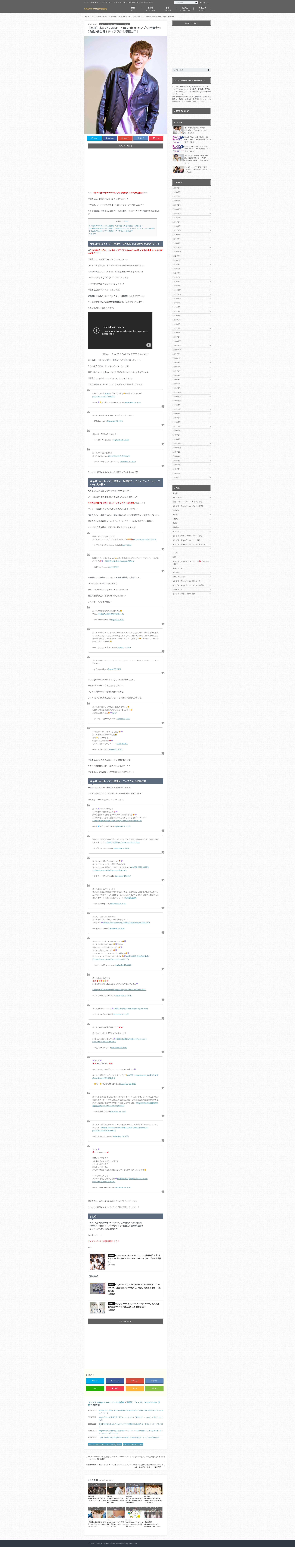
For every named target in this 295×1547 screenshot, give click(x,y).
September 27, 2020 (121, 440)
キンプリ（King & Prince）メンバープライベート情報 (191, 562)
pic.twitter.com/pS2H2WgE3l (103, 396)
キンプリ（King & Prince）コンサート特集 (188, 585)
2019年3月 (176, 431)
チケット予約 (177, 497)
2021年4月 (176, 324)
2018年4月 (176, 477)
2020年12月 (177, 341)
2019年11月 (177, 397)
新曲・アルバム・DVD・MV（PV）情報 (187, 502)
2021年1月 (176, 337)
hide (126, 221)
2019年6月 (176, 418)
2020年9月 (176, 354)
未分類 (175, 493)
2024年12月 (177, 209)
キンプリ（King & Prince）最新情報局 (111, 1543)
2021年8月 (176, 307)
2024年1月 (176, 226)
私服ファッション (179, 577)
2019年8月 (176, 409)
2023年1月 (176, 243)
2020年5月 (176, 371)
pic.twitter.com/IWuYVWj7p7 (103, 1182)
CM (174, 549)
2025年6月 (176, 188)
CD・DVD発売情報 (185, 8)
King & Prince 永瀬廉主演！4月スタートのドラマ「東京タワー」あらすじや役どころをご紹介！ (131, 1418)
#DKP (114, 713)
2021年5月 (176, 320)
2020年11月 (177, 345)
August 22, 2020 (124, 647)
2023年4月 (176, 239)
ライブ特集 (168, 8)
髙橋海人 (176, 519)
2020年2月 (176, 384)
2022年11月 (177, 247)
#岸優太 (108, 561)
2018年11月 (177, 448)
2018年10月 (177, 452)
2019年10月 (177, 401)
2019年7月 (176, 414)
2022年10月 (177, 252)
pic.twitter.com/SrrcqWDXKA (112, 1106)
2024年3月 (176, 222)
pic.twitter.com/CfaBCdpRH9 (103, 1078)
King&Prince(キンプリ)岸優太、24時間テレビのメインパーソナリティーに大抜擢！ (122, 228)
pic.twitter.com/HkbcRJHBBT (134, 990)
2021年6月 (176, 316)
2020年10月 (177, 350)
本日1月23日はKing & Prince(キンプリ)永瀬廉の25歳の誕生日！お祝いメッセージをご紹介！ (131, 1425)
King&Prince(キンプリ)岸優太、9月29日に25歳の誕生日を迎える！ (116, 226)
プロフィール (177, 568)
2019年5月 (176, 422)
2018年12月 (177, 443)
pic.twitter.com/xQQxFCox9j (136, 1008)
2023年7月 (176, 235)
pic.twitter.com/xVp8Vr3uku (131, 821)
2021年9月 (176, 303)
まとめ (92, 233)
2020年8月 (176, 358)
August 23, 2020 (117, 620)
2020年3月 (176, 379)
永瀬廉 (175, 514)
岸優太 (130, 1402)
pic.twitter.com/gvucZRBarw (123, 561)
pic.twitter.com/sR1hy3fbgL (129, 842)
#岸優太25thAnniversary (112, 922)
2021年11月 (177, 294)
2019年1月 (176, 439)
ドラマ (175, 553)
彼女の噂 (176, 572)
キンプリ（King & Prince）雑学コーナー (187, 581)
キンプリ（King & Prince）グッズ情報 (186, 540)
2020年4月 (176, 375)
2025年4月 (176, 196)
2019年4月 (176, 426)
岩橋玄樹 (176, 527)
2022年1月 (176, 286)
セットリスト (177, 589)
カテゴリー (202, 8)
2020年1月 (176, 388)
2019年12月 (177, 392)
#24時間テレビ (118, 614)
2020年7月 (176, 362)
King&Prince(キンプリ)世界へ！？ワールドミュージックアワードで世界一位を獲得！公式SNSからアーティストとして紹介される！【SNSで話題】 (124, 1466)
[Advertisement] (125, 171)
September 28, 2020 (132, 402)
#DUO (107, 393)
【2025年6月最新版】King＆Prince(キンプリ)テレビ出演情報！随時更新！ (195, 130)
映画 (174, 557)
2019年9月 (176, 405)
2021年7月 (176, 311)
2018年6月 (176, 469)
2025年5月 (176, 192)
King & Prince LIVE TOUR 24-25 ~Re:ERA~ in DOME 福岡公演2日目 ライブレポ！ (196, 139)
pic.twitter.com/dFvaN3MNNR (104, 1042)
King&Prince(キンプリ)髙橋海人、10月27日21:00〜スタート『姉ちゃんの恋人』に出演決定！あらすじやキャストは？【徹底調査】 (126, 1458)
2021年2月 (176, 333)
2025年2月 (176, 201)
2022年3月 (176, 277)
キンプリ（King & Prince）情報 (133, 1444)
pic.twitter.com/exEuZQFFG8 (144, 539)
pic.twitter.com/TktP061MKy (104, 1130)
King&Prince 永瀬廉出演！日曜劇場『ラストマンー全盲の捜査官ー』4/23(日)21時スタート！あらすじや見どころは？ (131, 1432)
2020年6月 (176, 367)
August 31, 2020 (123, 719)
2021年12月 (177, 290)
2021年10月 (177, 299)
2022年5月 (176, 269)
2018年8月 (176, 460)
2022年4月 (176, 273)
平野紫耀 (176, 510)
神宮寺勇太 (177, 531)
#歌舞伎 (109, 614)
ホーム (133, 8)
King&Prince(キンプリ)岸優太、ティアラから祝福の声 (111, 231)
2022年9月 (176, 256)
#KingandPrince (142, 1103)
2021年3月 (176, 328)
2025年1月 (176, 205)
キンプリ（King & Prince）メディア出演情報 (189, 544)
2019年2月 (176, 435)
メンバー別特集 (150, 8)
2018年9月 (176, 456)
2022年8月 (176, 260)
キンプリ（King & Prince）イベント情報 (187, 536)
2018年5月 (176, 473)
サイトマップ (205, 2)
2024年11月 (177, 213)
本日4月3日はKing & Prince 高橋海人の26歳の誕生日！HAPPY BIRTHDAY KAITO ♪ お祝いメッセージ (131, 1411)
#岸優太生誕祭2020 (112, 821)
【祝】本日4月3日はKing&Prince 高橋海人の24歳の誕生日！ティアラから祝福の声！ (130, 1437)
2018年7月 (176, 465)
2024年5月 (176, 218)
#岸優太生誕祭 (98, 821)
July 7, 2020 (126, 545)
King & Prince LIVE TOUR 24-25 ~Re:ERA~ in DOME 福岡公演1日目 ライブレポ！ (196, 148)
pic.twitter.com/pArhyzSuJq (116, 870)
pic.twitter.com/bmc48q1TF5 (117, 959)
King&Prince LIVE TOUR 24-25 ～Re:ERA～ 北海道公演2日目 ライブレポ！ (196, 169)
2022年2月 (176, 281)
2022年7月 (176, 264)
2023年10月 (177, 230)
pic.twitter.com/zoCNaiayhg (119, 456)
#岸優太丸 (102, 614)
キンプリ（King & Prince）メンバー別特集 (106, 1402)
